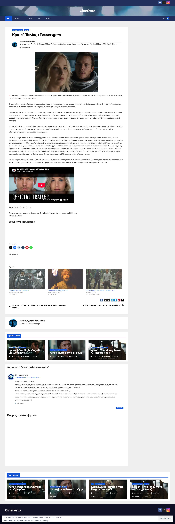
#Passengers (25, 47)
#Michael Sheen (96, 44)
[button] (164, 19)
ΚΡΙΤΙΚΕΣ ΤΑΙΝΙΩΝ (17, 30)
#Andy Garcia (39, 44)
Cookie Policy (44, 520)
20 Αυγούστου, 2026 (19, 493)
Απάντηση (119, 407)
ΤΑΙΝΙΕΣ (26, 30)
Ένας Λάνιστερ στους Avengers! (58, 290)
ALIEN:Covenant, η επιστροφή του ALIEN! (102, 305)
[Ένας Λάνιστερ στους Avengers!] (66, 279)
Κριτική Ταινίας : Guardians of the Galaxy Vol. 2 (100, 290)
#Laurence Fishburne (80, 44)
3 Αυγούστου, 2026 (141, 493)
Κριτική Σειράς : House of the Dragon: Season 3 (107, 488)
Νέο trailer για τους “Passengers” (19, 290)
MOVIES (17, 19)
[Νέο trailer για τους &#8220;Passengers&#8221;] (27, 279)
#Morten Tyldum (109, 44)
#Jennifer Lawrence (63, 44)
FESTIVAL (30, 19)
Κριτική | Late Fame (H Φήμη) (66, 352)
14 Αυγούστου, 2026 (60, 493)
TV (39, 19)
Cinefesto (87, 11)
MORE (48, 19)
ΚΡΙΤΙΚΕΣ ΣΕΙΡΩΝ (99, 484)
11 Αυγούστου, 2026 (101, 493)
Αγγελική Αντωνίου (29, 41)
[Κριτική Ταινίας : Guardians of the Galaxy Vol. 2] (104, 279)
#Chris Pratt (49, 44)
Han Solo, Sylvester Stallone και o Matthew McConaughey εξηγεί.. (39, 306)
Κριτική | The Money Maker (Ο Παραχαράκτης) (106, 351)
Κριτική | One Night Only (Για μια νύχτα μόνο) (25, 351)
